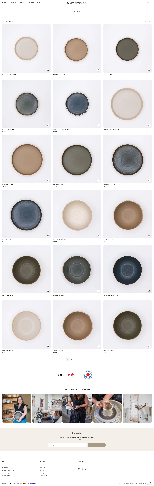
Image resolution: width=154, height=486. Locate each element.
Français (4, 483)
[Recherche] (151, 3)
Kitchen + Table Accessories (18, 2)
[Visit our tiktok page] (86, 469)
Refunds (42, 467)
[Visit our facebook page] (79, 469)
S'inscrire (96, 445)
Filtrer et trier (8, 21)
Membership (5, 473)
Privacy (42, 473)
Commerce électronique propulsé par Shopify (128, 483)
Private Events (6, 475)
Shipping (42, 470)
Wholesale (31, 2)
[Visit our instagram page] (82, 469)
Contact (42, 465)
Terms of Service (44, 475)
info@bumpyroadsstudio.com (86, 465)
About (38, 2)
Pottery (4, 2)
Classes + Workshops (8, 470)
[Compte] (144, 3)
